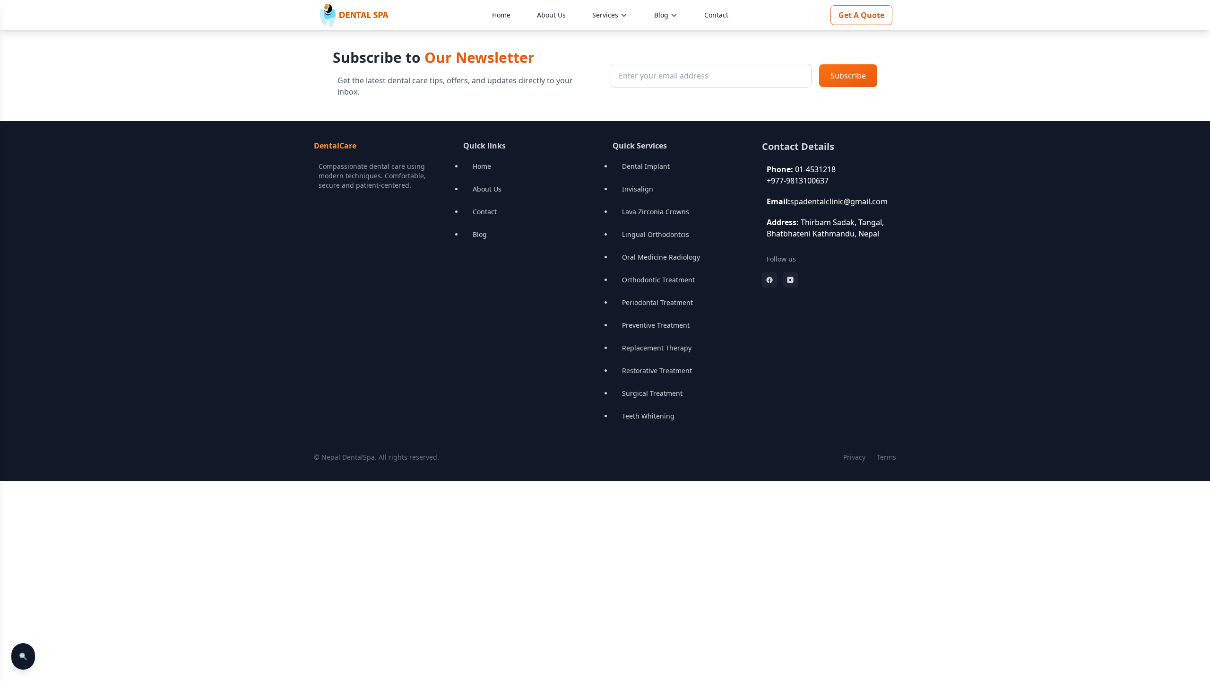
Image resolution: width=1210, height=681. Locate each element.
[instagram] (790, 280)
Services (605, 14)
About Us (551, 14)
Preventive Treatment (656, 325)
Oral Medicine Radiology (661, 257)
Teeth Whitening (648, 415)
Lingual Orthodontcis (655, 234)
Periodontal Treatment (657, 302)
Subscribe (848, 75)
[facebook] (769, 280)
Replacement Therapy (656, 347)
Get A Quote (861, 15)
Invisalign (637, 188)
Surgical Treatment (652, 393)
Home (501, 14)
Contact (716, 14)
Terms (886, 457)
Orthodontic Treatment (658, 279)
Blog (661, 14)
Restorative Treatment (657, 370)
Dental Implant (646, 166)
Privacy (854, 457)
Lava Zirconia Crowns (655, 211)
